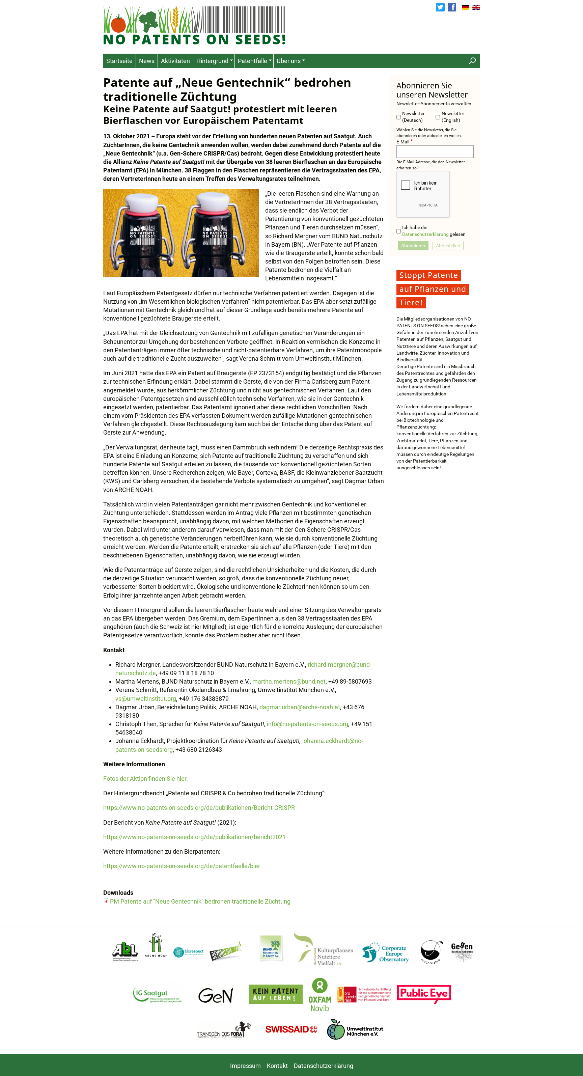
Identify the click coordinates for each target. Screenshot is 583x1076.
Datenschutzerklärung (425, 234)
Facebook (452, 7)
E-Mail (402, 142)
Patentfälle (252, 60)
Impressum (245, 1065)
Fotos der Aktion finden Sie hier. (146, 778)
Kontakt (277, 1065)
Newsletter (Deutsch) (413, 117)
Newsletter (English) (453, 117)
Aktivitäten (175, 60)
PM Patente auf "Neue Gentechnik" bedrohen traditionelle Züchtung (200, 901)
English (476, 7)
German (466, 7)
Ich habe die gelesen (434, 231)
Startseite (119, 60)
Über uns (289, 60)
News (147, 60)
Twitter (440, 7)
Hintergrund (212, 60)
